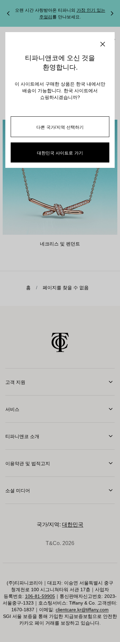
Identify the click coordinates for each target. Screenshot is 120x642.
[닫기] (103, 44)
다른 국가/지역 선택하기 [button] (60, 127)
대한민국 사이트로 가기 (60, 152)
